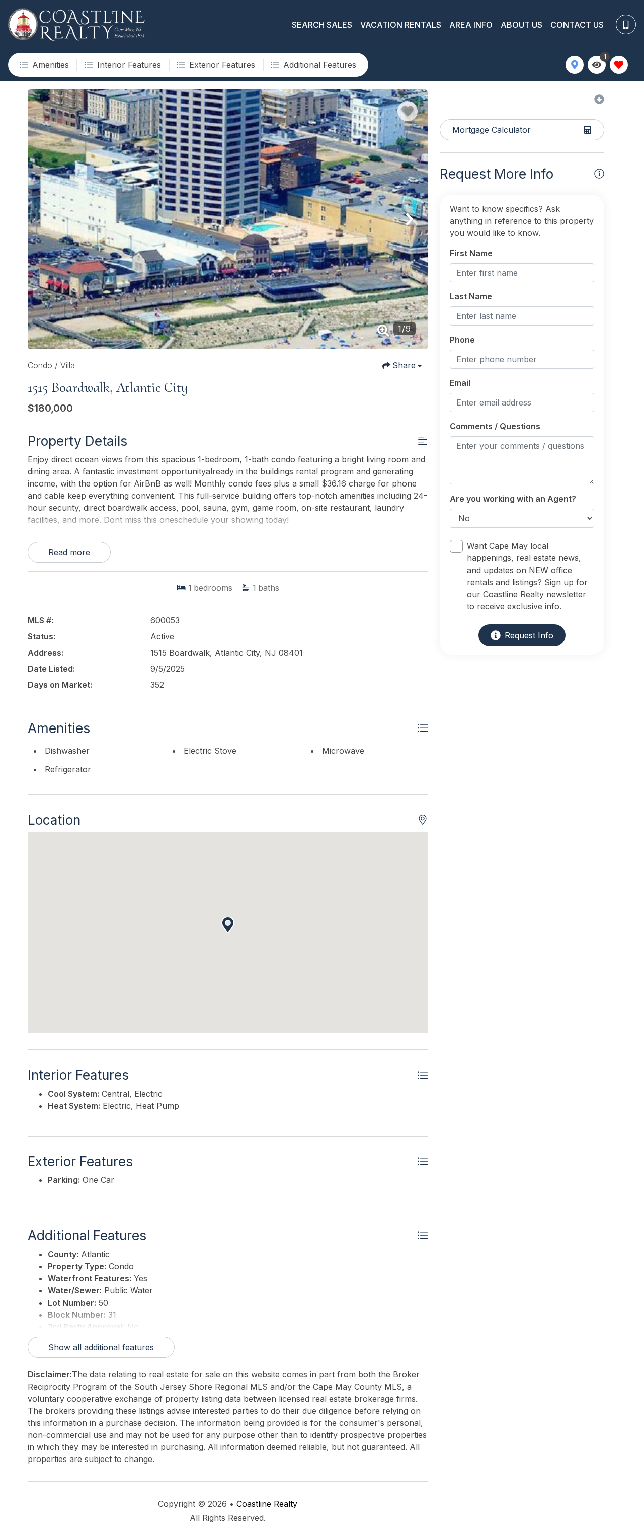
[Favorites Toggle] (619, 65)
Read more (69, 552)
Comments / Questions (495, 426)
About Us (521, 25)
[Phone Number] (626, 25)
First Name (471, 253)
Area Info (471, 25)
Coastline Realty (266, 1504)
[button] (46, 219)
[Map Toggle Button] (575, 65)
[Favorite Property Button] (407, 111)
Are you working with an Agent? (513, 499)
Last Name (471, 296)
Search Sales (322, 25)
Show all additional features (101, 1347)
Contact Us (577, 25)
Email (460, 383)
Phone (462, 340)
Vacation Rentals (400, 25)
